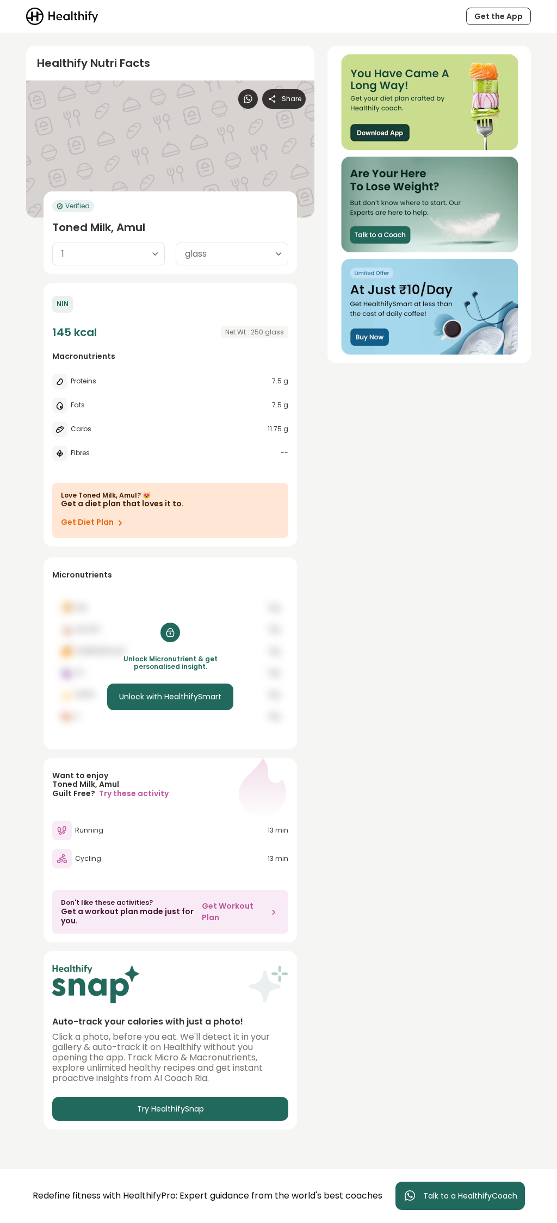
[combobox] (108, 254)
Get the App (498, 16)
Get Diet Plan (87, 522)
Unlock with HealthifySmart (170, 696)
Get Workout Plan (227, 912)
